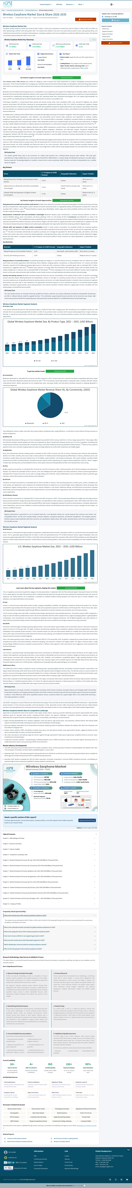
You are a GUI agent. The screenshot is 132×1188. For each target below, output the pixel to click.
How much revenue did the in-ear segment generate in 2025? (24, 936)
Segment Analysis (107, 31)
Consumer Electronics (31, 10)
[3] (95, 123)
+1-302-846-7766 (104, 1162)
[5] (24, 208)
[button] (96, 834)
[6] (18, 218)
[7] (6, 231)
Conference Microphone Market (16, 1138)
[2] (82, 444)
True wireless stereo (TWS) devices (14, 82)
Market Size (105, 29)
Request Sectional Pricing (87, 820)
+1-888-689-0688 (106, 1160)
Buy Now (116, 20)
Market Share (106, 36)
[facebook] (121, 1179)
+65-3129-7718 (103, 1164)
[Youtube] (127, 1179)
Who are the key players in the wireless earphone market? (23, 949)
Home (3, 10)
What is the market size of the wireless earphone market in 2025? (25, 915)
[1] (43, 380)
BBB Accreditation (31, 1068)
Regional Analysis (107, 34)
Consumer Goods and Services (15, 10)
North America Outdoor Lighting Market (66, 1138)
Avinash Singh (86, 828)
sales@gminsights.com (106, 1167)
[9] (49, 269)
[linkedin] (110, 1179)
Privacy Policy (77, 1185)
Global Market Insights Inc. (11, 1179)
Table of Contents (107, 39)
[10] (97, 277)
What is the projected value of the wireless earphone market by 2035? (27, 932)
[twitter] (116, 1179)
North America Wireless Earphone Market (19, 1141)
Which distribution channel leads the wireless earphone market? (25, 944)
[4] (33, 135)
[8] (27, 267)
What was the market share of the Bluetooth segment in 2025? (24, 940)
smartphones (72, 217)
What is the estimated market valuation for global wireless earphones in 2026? (29, 927)
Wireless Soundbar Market (62, 1141)
